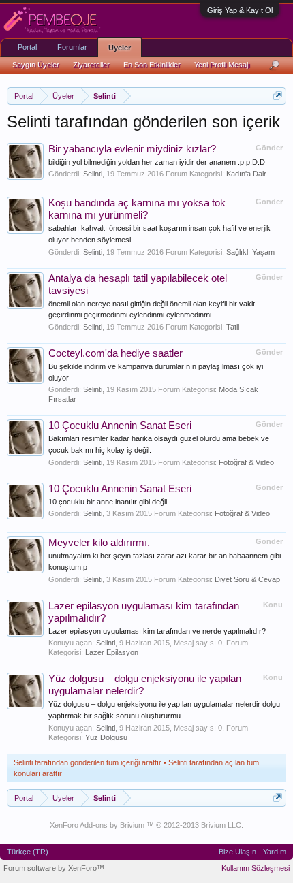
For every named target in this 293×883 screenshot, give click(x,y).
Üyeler (119, 48)
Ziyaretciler (91, 65)
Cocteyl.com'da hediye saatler (115, 353)
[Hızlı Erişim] (277, 95)
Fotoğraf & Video (246, 462)
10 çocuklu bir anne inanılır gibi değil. (108, 502)
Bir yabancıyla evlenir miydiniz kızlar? (132, 149)
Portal (27, 47)
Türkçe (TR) (27, 852)
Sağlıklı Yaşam (250, 252)
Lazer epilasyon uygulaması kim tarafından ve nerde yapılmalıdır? (157, 631)
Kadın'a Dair (246, 174)
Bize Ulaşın (237, 852)
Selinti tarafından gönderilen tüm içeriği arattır (87, 762)
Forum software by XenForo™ (53, 868)
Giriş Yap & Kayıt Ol (240, 10)
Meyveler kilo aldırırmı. (99, 542)
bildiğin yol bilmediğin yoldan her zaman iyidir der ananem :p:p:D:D (156, 162)
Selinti (92, 174)
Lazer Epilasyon (111, 652)
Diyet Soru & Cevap (247, 579)
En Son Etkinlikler (152, 65)
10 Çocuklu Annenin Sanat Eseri (119, 425)
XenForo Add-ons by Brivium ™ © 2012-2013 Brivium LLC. (146, 825)
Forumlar (72, 47)
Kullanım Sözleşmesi (255, 868)
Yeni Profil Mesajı (222, 65)
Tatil (232, 327)
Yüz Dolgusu (106, 737)
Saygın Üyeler (35, 65)
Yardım (274, 852)
